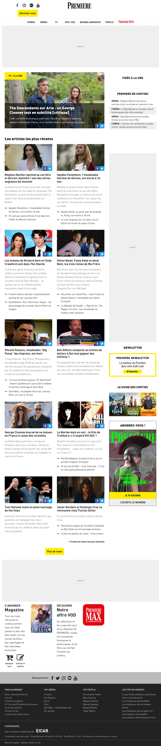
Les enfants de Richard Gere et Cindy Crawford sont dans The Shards (28, 262)
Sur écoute (49, 711)
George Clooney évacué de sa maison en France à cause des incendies (28, 434)
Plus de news (54, 551)
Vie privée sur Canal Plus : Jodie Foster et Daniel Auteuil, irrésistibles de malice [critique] (82, 298)
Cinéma (31, 22)
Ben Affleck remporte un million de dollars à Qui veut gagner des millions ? (79, 353)
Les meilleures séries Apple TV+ (137, 711)
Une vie (8, 697)
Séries (43, 22)
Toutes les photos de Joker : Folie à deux (82, 533)
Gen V (46, 701)
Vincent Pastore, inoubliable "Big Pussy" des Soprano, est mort (26, 351)
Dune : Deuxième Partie (16, 694)
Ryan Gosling (89, 697)
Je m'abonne (133, 495)
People (109, 22)
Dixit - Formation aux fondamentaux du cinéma (97, 736)
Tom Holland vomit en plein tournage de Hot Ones (28, 509)
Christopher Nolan (92, 694)
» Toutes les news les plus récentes (86, 541)
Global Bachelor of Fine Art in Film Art (47, 736)
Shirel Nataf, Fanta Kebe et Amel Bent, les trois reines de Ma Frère (78, 262)
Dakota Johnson (90, 701)
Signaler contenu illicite (31, 742)
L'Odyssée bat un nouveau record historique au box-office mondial (132, 111)
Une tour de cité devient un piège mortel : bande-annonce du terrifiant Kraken (132, 125)
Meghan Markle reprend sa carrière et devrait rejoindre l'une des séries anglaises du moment (28, 178)
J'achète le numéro (133, 502)
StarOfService (70, 736)
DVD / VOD (70, 22)
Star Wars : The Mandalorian (57, 707)
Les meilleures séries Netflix (136, 701)
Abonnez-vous (27, 13)
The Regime (49, 697)
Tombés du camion (14, 701)
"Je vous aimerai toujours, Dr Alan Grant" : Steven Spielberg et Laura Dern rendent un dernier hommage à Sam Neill (30, 383)
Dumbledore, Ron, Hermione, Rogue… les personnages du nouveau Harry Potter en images (30, 306)
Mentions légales (12, 742)
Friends (47, 694)
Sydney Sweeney (90, 704)
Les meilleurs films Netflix (134, 714)
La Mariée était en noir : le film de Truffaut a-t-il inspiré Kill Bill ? (78, 434)
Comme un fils (12, 711)
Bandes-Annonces (90, 22)
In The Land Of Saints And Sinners (21, 704)
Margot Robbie (90, 707)
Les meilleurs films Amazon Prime (138, 717)
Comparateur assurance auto (17, 736)
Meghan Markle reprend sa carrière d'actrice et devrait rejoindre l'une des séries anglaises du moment (132, 103)
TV (56, 22)
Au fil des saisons (13, 707)
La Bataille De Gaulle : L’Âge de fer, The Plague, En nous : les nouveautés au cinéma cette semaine (82, 309)
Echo (46, 704)
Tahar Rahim (89, 711)
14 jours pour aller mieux (17, 714)
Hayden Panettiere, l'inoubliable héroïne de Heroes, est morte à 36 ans (78, 178)
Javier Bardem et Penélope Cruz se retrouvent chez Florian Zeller (79, 509)
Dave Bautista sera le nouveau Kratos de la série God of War (130, 118)
